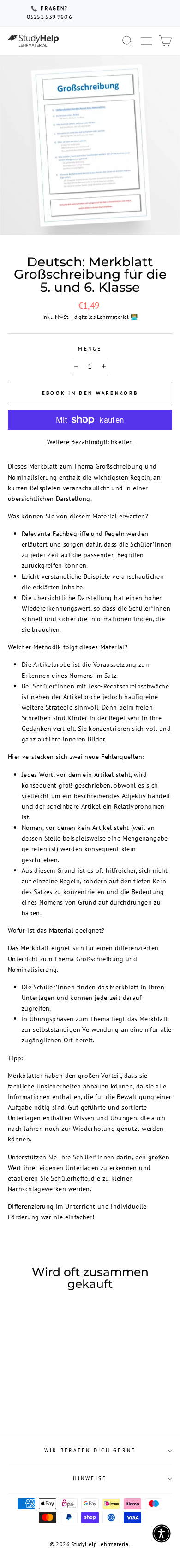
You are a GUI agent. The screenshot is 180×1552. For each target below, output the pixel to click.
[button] (161, 1533)
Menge (90, 349)
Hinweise (90, 1478)
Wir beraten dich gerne (90, 1450)
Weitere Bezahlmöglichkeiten (90, 441)
